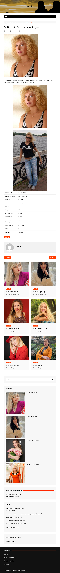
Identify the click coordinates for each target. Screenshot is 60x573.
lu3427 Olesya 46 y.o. (40, 292)
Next (51, 257)
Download (18, 494)
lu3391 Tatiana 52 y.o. (40, 365)
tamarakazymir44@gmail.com (17, 520)
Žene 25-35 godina (9, 557)
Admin (6, 31)
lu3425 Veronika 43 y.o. (33, 464)
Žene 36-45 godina (9, 561)
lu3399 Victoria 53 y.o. (40, 328)
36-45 (7, 237)
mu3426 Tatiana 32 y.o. (33, 440)
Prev (8, 257)
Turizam (6, 554)
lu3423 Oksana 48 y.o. (13, 328)
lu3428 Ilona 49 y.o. (12, 292)
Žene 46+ (23, 31)
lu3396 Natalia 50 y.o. (13, 365)
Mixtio (30, 6)
